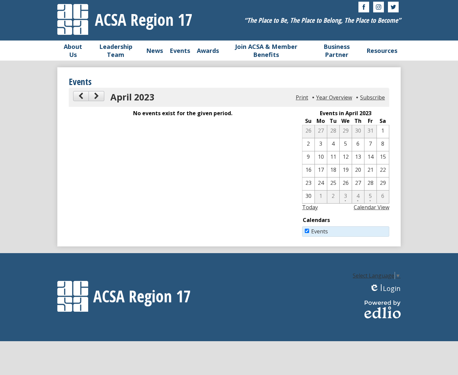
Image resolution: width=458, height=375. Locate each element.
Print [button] (302, 97)
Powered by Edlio (382, 309)
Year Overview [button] (334, 97)
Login (385, 288)
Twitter (393, 7)
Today (310, 207)
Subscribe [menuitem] (372, 97)
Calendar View (371, 207)
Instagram (378, 7)
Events (319, 231)
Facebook (363, 7)
